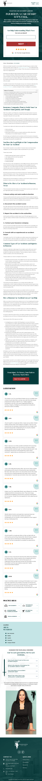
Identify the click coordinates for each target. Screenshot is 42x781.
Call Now (33, 3)
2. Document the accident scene (12, 97)
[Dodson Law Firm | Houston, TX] (7, 3)
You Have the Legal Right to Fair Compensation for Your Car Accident (18, 93)
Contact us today (14, 362)
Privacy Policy (26, 759)
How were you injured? (21, 33)
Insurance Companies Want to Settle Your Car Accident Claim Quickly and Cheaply (20, 92)
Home (4, 63)
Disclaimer (25, 765)
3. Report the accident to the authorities (13, 98)
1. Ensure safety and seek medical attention (14, 96)
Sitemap (25, 767)
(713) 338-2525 (9, 768)
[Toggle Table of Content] (36, 90)
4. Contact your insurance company (13, 100)
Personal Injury (10, 63)
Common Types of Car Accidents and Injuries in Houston (15, 102)
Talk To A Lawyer (19, 379)
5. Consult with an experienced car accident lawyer (16, 101)
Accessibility (26, 762)
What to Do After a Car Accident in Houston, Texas (14, 94)
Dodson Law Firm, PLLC (23, 67)
